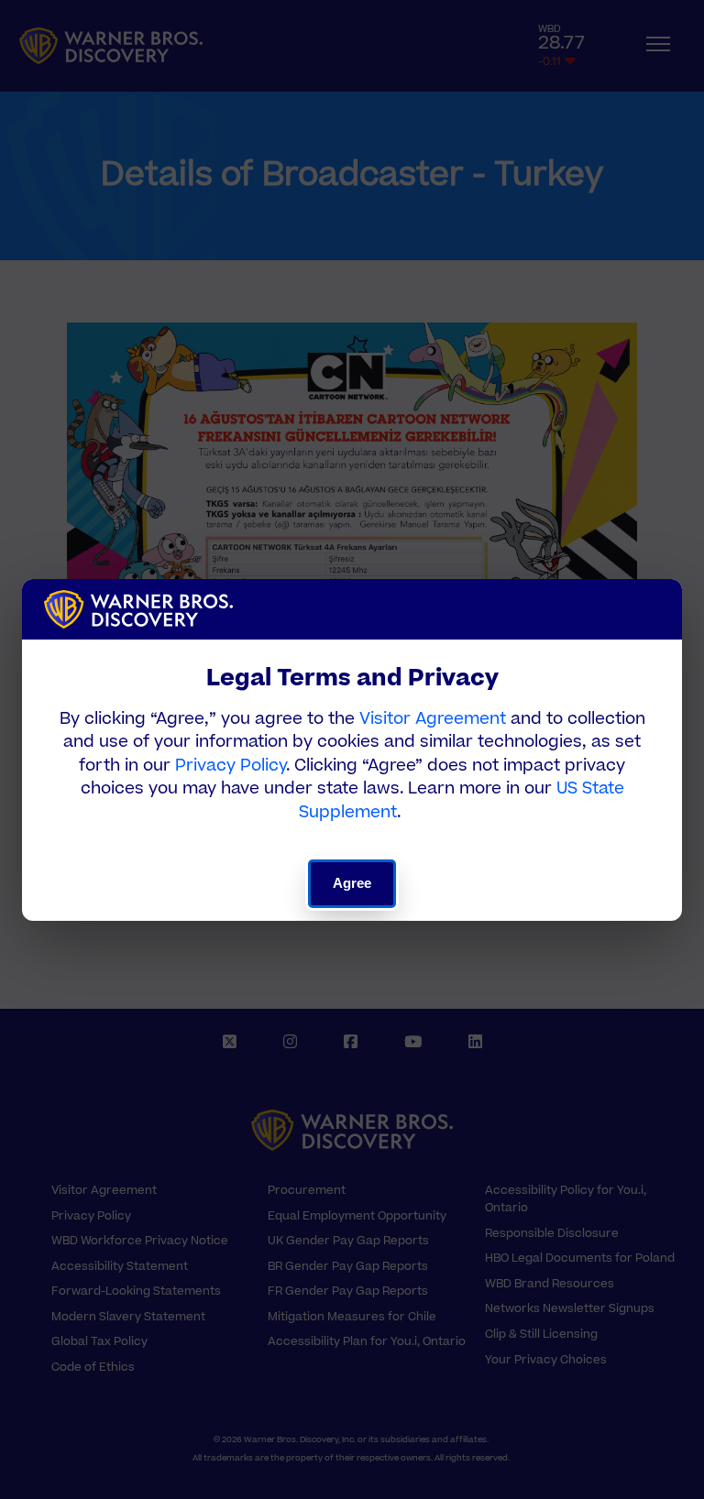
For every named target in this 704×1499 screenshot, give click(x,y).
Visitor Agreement (432, 718)
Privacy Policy (230, 765)
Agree (352, 883)
